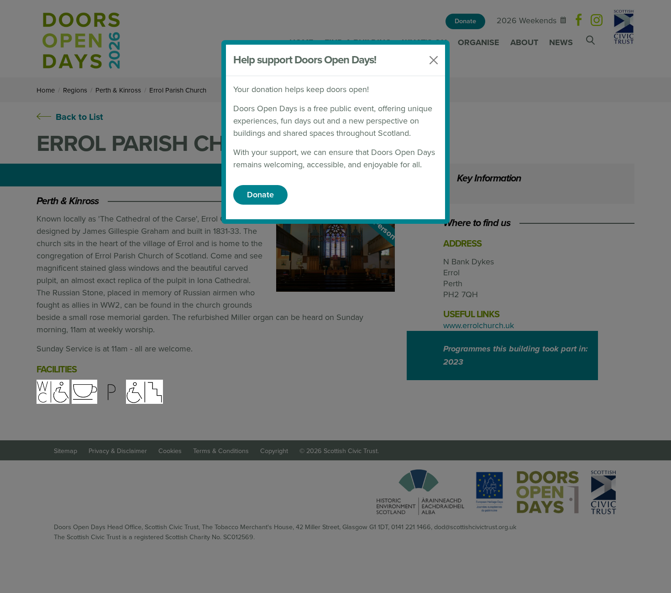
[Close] (433, 60)
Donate (260, 195)
